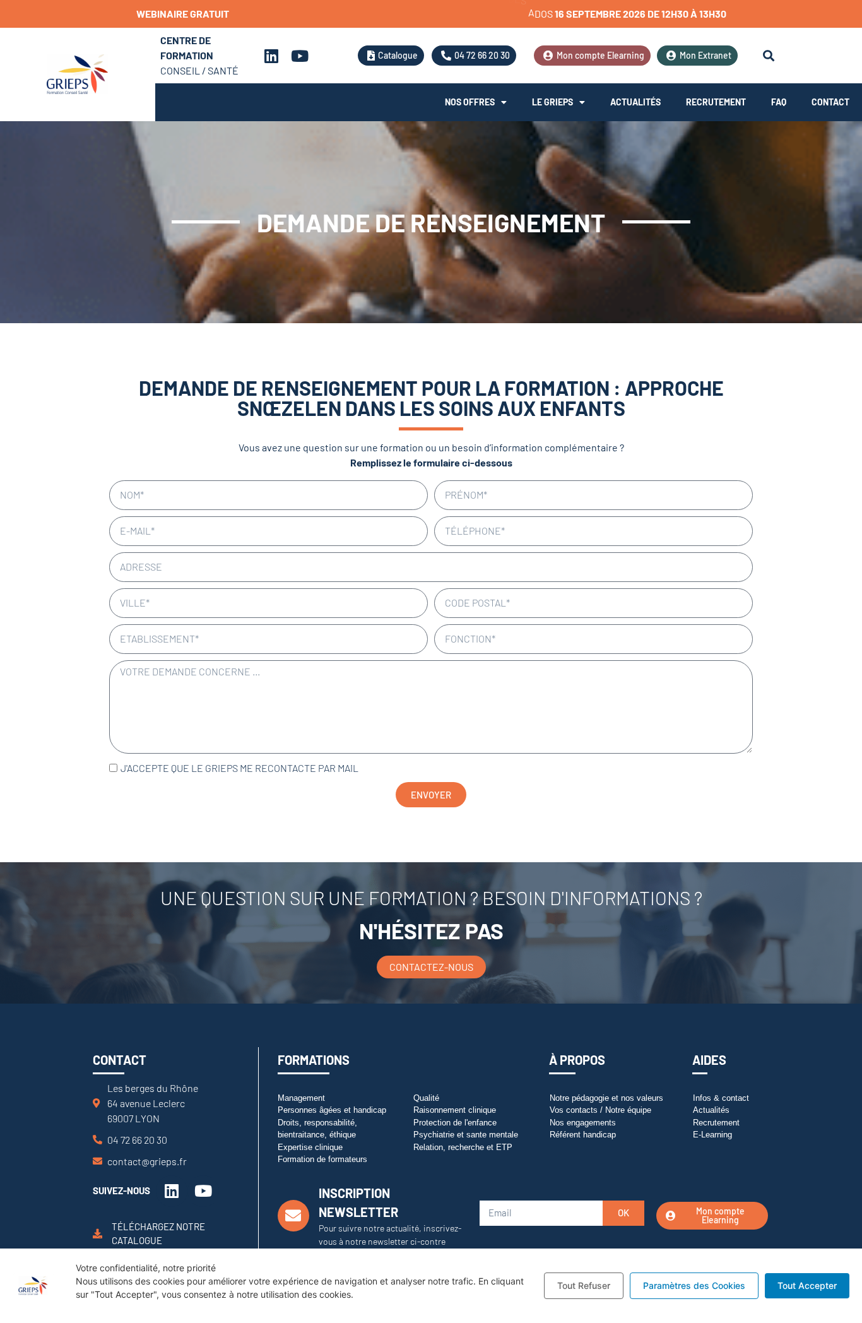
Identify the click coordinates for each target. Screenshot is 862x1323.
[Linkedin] (271, 55)
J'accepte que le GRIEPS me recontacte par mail (239, 768)
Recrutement (716, 102)
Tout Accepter (807, 1285)
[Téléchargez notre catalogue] (97, 1233)
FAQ (778, 102)
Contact (830, 102)
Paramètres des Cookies (694, 1285)
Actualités (635, 102)
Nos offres (470, 102)
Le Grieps (552, 102)
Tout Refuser (583, 1285)
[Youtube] (300, 55)
